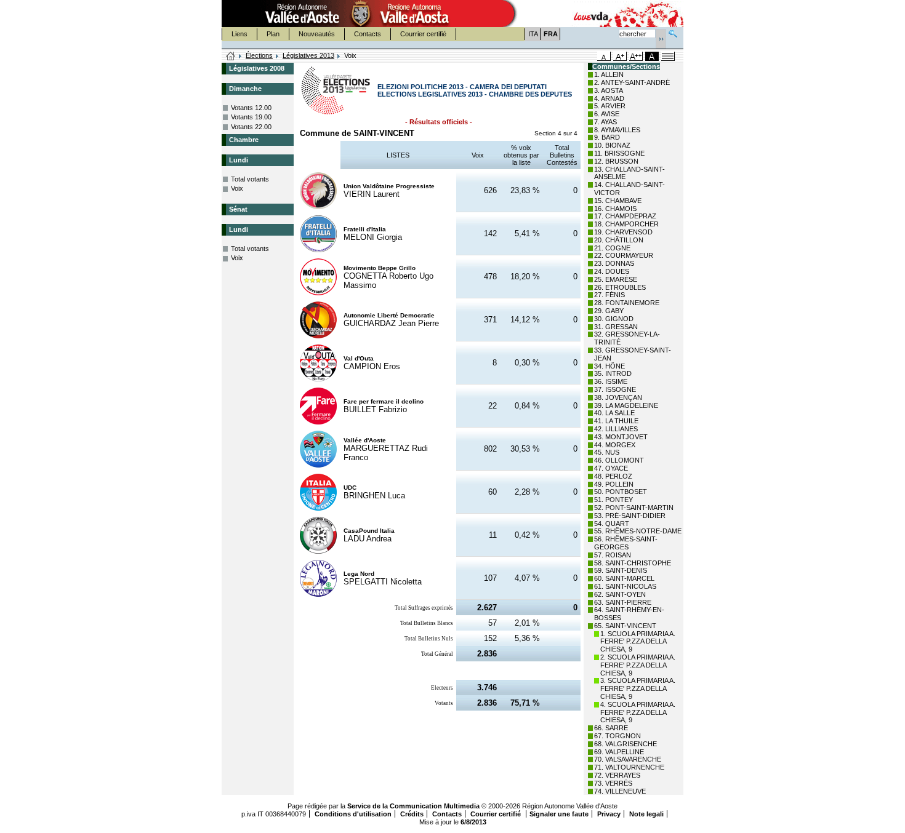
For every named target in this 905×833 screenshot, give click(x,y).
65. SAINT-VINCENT (625, 625)
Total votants (250, 179)
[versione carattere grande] (620, 56)
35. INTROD (613, 373)
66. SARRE (611, 727)
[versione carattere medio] (604, 56)
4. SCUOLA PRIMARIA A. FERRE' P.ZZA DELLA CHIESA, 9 (637, 712)
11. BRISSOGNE (619, 153)
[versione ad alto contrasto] (652, 56)
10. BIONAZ (612, 145)
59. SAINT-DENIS (620, 570)
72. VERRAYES (617, 775)
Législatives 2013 (308, 55)
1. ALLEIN (609, 74)
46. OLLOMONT (619, 460)
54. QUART (611, 523)
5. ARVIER (609, 106)
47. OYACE (611, 468)
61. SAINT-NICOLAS (625, 586)
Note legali (646, 814)
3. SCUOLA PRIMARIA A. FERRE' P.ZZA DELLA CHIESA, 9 (637, 688)
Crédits (412, 814)
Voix (237, 188)
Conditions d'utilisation (353, 814)
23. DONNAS (614, 263)
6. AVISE (606, 114)
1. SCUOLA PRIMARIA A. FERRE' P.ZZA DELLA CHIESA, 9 (637, 641)
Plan (273, 34)
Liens (239, 34)
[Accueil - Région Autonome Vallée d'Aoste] (361, 13)
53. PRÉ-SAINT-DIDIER (630, 515)
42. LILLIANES (616, 428)
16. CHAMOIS (615, 208)
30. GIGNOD (614, 318)
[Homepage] (231, 57)
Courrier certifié (423, 34)
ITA (533, 34)
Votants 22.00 (251, 126)
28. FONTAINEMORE (626, 302)
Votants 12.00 (251, 107)
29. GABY (609, 310)
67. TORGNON (617, 735)
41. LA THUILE (616, 420)
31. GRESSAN (616, 326)
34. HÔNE (609, 366)
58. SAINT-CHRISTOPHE (632, 563)
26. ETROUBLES (620, 287)
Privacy (609, 814)
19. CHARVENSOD (623, 232)
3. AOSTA (608, 90)
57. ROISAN (612, 555)
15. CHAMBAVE (618, 200)
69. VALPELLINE (619, 751)
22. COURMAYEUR (623, 255)
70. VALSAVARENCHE (627, 759)
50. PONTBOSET (620, 491)
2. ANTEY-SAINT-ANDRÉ (632, 82)
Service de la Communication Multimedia (413, 806)
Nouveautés (317, 34)
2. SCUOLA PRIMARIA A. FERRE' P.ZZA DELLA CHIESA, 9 (637, 665)
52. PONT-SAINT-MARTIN (634, 507)
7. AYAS (605, 122)
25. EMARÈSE (615, 279)
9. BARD (607, 137)
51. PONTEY (613, 499)
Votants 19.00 (251, 117)
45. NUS (606, 452)
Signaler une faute (559, 814)
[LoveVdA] (591, 13)
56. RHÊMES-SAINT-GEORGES (626, 543)
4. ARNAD (609, 98)
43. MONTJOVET (621, 436)
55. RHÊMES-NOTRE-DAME (638, 531)
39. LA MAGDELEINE (626, 405)
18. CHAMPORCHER (626, 224)
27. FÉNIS (609, 294)
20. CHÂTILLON (618, 240)
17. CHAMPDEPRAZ (625, 216)
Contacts (367, 34)
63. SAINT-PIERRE (622, 602)
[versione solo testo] (668, 56)
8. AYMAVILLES (617, 130)
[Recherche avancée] (673, 32)
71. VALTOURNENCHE (629, 767)
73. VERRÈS (613, 783)
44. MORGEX (614, 444)
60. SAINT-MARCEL (624, 578)
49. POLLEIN (614, 484)
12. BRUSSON (616, 161)
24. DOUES (611, 271)
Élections (259, 55)
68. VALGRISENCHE (625, 743)
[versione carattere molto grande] (636, 56)
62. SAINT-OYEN (620, 594)
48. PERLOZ (613, 476)
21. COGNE (612, 248)
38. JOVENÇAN (618, 397)
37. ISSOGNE (615, 389)
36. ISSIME (610, 381)
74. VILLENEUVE (620, 791)
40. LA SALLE (614, 412)
